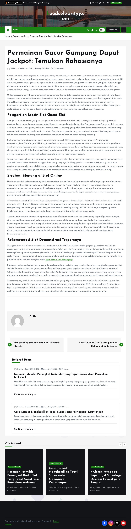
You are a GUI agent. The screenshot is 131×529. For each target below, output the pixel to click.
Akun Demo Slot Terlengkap (59, 260)
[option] (24, 472)
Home (15, 30)
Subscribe (113, 30)
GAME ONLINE (25, 69)
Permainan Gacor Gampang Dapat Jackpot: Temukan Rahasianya (43, 36)
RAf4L (13, 69)
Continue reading (24, 394)
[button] (121, 444)
